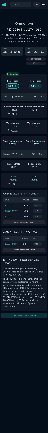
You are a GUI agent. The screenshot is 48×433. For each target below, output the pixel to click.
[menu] (43, 4)
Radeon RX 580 (11, 244)
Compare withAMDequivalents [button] (24, 222)
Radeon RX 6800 (11, 211)
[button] (12, 86)
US (36, 4)
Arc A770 (8, 216)
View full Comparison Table (24, 315)
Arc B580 (8, 205)
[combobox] (20, 4)
